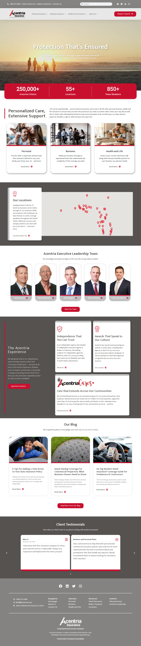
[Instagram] (129, 4)
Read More (25, 166)
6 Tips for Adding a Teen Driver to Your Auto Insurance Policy (28, 470)
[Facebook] (118, 4)
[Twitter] (73, 586)
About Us (92, 14)
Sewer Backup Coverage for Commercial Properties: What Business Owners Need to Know (70, 471)
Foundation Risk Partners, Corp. (81, 632)
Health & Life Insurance (76, 14)
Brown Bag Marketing (82, 635)
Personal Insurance (39, 14)
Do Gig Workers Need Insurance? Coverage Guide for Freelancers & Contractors (111, 471)
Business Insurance (57, 14)
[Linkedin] (121, 4)
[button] (125, 14)
